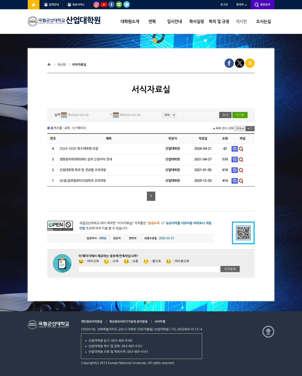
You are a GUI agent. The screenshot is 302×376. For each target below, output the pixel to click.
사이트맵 (159, 321)
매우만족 (93, 261)
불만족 (156, 261)
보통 (135, 261)
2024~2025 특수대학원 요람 (79, 148)
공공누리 (154, 223)
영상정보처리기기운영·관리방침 (128, 321)
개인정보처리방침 (91, 321)
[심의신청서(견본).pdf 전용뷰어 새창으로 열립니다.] (241, 159)
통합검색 (265, 4)
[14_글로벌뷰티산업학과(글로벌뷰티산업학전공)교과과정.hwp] (235, 180)
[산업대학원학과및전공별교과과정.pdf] (235, 169)
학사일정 (196, 22)
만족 (116, 261)
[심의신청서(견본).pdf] (235, 159)
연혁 (152, 22)
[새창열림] (34, 4)
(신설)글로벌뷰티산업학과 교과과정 (83, 180)
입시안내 (174, 22)
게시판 (241, 22)
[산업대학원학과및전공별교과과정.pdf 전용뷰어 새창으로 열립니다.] (241, 169)
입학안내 (54, 4)
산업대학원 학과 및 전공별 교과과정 (83, 169)
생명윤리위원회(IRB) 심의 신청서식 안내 (86, 159)
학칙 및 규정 (219, 22)
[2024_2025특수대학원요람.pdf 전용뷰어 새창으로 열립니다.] (241, 148)
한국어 (240, 4)
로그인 (224, 4)
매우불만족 (182, 261)
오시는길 (263, 22)
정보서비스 (78, 4)
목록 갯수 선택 (224, 128)
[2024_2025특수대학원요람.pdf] (235, 148)
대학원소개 (130, 22)
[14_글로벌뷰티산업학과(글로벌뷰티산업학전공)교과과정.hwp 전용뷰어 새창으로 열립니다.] (241, 180)
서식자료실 (79, 64)
